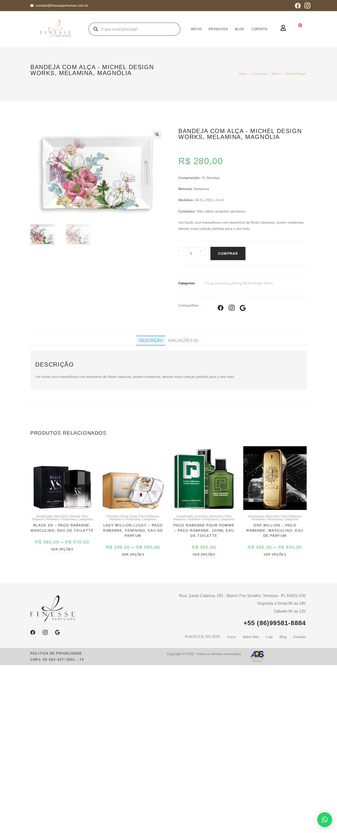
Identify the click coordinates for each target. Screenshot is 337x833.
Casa (208, 283)
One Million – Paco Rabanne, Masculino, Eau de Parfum (274, 530)
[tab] (150, 340)
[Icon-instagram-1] (307, 6)
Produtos (218, 29)
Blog (239, 29)
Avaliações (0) (183, 340)
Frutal (133, 516)
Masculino (61, 516)
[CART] (299, 28)
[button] (324, 819)
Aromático (201, 516)
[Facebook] (298, 6)
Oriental (74, 516)
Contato (259, 29)
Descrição (151, 340)
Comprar (228, 253)
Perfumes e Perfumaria (61, 519)
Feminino (112, 516)
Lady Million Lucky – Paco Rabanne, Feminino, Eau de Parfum (133, 530)
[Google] (57, 632)
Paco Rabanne (149, 516)
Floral (124, 516)
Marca (276, 74)
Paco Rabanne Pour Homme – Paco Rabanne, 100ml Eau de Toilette (203, 530)
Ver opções (62, 549)
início (196, 29)
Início (243, 74)
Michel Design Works (301, 74)
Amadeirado (44, 516)
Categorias (259, 74)
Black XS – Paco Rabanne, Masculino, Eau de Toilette (62, 527)
